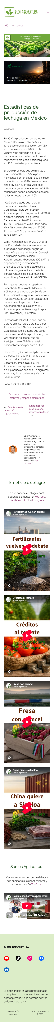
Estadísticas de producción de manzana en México (39, 408)
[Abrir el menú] (48, 11)
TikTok (25, 500)
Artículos (18, 25)
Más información (31, 462)
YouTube (40, 496)
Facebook (15, 500)
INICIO (7, 25)
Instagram (38, 500)
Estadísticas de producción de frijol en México (13, 410)
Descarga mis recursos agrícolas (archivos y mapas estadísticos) (27, 396)
